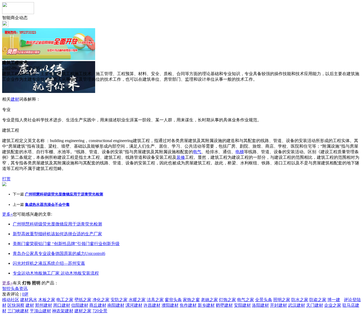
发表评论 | (15, 294)
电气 (197, 152)
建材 (15, 99)
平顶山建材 (40, 311)
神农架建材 (62, 311)
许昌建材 (152, 305)
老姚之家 (209, 299)
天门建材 (314, 305)
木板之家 (46, 299)
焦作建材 (188, 305)
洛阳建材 (260, 305)
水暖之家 (137, 299)
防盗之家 (317, 299)
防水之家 (299, 299)
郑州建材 (43, 305)
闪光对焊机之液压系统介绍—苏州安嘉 (49, 263)
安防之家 (119, 299)
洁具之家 (155, 299)
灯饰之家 (227, 299)
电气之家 (245, 299)
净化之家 (100, 299)
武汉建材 (296, 305)
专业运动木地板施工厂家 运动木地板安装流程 (56, 273)
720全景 (99, 311)
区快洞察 (15, 305)
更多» (7, 214)
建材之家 (82, 311)
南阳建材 (115, 305)
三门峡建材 (18, 311)
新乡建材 (206, 305)
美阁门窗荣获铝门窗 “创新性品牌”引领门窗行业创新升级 (66, 243)
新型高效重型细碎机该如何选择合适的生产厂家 (57, 234)
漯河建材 (133, 305)
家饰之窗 (191, 299)
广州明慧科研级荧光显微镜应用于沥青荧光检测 (57, 224)
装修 (180, 157)
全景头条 (263, 299)
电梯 (239, 152)
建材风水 (28, 299)
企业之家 (332, 305)
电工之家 (64, 299)
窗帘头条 (173, 299)
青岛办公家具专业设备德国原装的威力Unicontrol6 (59, 253)
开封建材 (278, 305)
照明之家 (281, 299)
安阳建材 (242, 305)
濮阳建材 (170, 305)
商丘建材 (97, 305)
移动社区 (10, 299)
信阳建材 (79, 305)
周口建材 (61, 305)
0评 (25, 294)
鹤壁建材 (224, 305)
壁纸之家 (82, 299)
